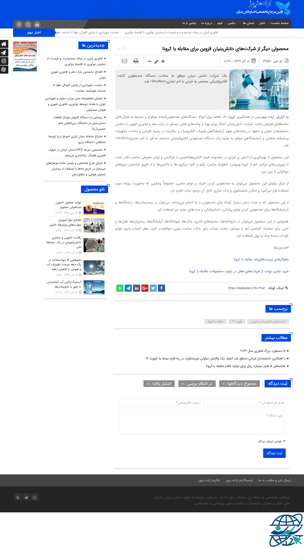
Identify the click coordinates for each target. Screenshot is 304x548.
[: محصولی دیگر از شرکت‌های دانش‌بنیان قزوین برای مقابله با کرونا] (124, 61)
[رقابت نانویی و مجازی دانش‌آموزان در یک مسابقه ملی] (75, 245)
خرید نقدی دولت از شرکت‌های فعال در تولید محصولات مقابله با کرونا (239, 271)
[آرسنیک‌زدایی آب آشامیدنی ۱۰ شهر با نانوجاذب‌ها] (75, 287)
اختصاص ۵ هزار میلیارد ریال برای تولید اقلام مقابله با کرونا (245, 366)
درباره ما (206, 23)
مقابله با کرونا (215, 321)
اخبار (262, 23)
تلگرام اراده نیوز (209, 480)
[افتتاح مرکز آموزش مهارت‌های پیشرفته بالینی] (75, 225)
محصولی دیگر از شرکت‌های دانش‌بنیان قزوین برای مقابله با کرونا (225, 48)
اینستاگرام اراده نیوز (239, 480)
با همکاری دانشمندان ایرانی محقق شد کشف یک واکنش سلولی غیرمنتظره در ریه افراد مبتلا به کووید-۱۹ (215, 358)
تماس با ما (189, 23)
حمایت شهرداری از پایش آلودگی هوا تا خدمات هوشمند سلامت (93, 32)
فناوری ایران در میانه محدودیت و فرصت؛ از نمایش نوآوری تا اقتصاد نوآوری (185, 32)
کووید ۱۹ (237, 321)
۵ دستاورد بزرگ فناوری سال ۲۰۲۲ (262, 350)
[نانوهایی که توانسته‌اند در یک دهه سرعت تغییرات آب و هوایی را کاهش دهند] (75, 268)
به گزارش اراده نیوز (275, 117)
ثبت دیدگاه (274, 453)
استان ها (248, 23)
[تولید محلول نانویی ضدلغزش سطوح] (75, 207)
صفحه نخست (279, 23)
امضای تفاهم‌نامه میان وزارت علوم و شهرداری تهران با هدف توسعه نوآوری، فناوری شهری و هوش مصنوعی (75, 104)
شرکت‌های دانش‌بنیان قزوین (268, 321)
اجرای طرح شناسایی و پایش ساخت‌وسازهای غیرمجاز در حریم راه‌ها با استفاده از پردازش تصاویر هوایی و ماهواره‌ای (76, 169)
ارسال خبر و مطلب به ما (275, 480)
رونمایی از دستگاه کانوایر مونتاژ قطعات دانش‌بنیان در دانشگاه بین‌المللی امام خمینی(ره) (79, 123)
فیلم (220, 23)
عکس (231, 23)
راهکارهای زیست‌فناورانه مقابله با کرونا (261, 259)
